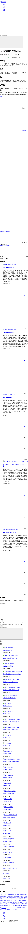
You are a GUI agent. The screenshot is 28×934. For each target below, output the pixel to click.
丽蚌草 (4, 897)
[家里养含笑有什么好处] (9, 529)
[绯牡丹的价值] (7, 831)
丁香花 (11, 894)
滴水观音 (25, 903)
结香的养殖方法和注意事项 (10, 658)
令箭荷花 (17, 899)
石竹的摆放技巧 (7, 801)
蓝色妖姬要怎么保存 (8, 841)
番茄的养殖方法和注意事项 (10, 868)
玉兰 (8, 905)
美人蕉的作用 (6, 825)
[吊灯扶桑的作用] (7, 394)
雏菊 (7, 909)
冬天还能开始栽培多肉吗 (9, 698)
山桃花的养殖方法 (7, 852)
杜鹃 (13, 903)
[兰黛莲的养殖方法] (8, 329)
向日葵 (24, 900)
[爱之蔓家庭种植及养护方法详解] (11, 759)
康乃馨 (26, 902)
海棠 (22, 903)
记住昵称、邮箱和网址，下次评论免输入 (11, 624)
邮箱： (2, 621)
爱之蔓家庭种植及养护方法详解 (11, 761)
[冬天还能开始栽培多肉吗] (10, 695)
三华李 (3, 896)
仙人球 (6, 899)
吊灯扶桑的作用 (7, 397)
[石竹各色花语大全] (8, 807)
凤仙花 (16, 900)
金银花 (5, 909)
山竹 (21, 902)
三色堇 (15, 896)
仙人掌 (2, 899)
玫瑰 (11, 905)
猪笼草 (5, 905)
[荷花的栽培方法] (7, 751)
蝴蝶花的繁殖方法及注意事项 (10, 682)
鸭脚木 (13, 909)
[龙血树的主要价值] (8, 647)
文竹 (3, 903)
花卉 (4, 7)
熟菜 (1, 905)
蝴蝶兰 (23, 907)
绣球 (25, 905)
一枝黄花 (8, 894)
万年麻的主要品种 (8, 267)
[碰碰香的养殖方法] (8, 703)
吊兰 (22, 900)
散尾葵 (1, 903)
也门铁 (7, 897)
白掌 (14, 905)
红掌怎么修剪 (6, 878)
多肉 (4, 10)
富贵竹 (16, 902)
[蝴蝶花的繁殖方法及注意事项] (11, 679)
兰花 (13, 900)
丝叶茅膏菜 (23, 896)
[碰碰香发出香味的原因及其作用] (11, 687)
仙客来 (9, 899)
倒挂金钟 (8, 900)
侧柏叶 (5, 900)
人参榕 (21, 897)
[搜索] (11, 42)
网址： (1, 622)
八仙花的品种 (6, 737)
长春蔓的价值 (6, 785)
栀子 (15, 903)
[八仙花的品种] (7, 735)
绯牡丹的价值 (6, 833)
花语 (4, 9)
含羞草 (3, 902)
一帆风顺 (4, 894)
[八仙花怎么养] (7, 743)
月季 (8, 903)
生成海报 (24, 130)
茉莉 (9, 907)
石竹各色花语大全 (7, 809)
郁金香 (2, 909)
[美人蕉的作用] (7, 823)
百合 (16, 905)
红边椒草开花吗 (7, 857)
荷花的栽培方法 (7, 753)
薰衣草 (20, 907)
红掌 (23, 905)
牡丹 (3, 905)
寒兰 (19, 902)
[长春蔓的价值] (7, 783)
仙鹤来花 (13, 899)
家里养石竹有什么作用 (8, 793)
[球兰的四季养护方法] (8, 663)
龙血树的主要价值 (7, 650)
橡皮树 (17, 903)
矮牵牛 (20, 905)
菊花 (16, 907)
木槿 (10, 903)
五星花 (13, 897)
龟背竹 (16, 909)
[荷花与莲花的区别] (8, 767)
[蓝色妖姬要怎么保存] (8, 839)
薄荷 (18, 907)
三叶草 (6, 896)
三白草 (12, 896)
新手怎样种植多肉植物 (8, 862)
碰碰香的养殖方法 (7, 706)
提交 (1, 625)
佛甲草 (23, 899)
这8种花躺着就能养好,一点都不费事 (12, 674)
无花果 (6, 903)
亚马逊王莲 (17, 897)
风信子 (9, 909)
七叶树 (14, 894)
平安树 (23, 902)
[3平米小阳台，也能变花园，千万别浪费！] (14, 461)
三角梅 (19, 896)
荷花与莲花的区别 (7, 769)
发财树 (19, 900)
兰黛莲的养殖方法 (8, 332)
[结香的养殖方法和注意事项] (10, 655)
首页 (4, 4)
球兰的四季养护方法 (8, 666)
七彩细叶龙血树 (19, 894)
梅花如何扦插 (6, 873)
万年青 (24, 894)
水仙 (20, 903)
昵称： (2, 619)
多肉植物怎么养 (11, 902)
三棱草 (9, 896)
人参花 (24, 897)
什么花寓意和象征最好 (8, 846)
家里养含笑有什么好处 (10, 532)
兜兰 (11, 900)
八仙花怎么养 (6, 745)
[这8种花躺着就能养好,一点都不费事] (12, 671)
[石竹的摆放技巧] (7, 799)
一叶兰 (1, 894)
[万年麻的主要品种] (8, 264)
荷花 (14, 907)
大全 (4, 6)
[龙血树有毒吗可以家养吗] (10, 815)
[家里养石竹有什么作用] (9, 791)
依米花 (2, 900)
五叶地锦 (10, 897)
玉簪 (9, 905)
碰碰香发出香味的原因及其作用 (11, 690)
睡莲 (18, 905)
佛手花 (20, 899)
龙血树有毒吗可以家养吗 (9, 817)
